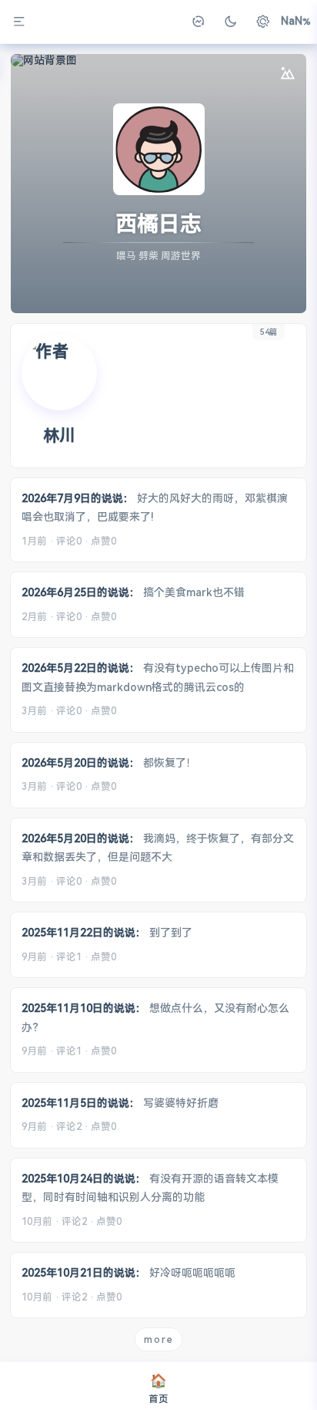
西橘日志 (158, 224)
